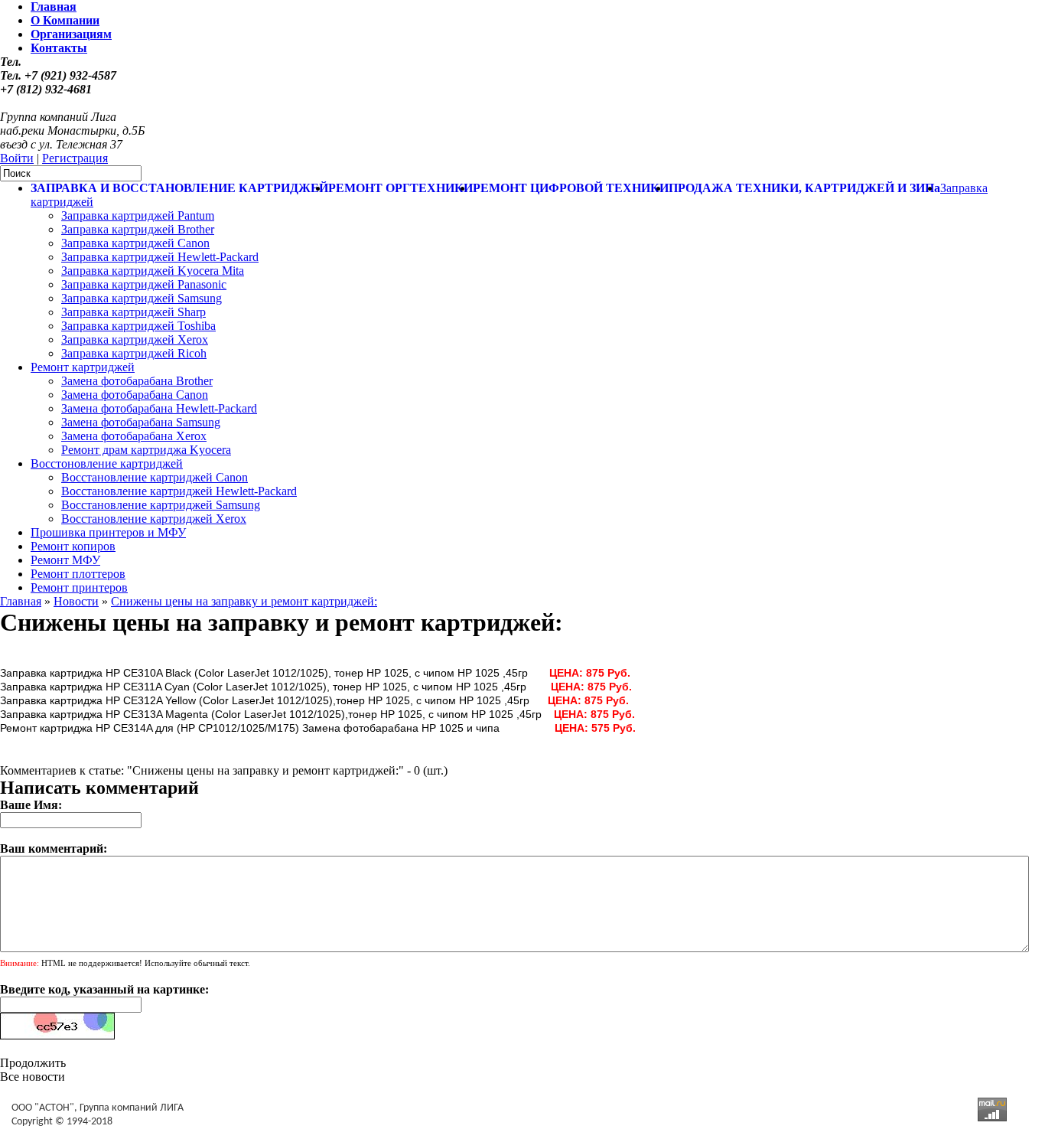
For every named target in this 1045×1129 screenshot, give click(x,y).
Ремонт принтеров (79, 587)
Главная (20, 601)
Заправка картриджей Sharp (133, 311)
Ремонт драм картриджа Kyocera (146, 449)
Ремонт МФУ (65, 559)
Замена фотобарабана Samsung (140, 422)
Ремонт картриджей (83, 367)
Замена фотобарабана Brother (137, 380)
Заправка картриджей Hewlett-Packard (160, 256)
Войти (17, 158)
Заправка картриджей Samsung (141, 298)
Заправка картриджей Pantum (137, 215)
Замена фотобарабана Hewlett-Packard (159, 408)
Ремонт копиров (73, 546)
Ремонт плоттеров (78, 573)
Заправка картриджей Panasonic (143, 284)
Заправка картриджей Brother (137, 229)
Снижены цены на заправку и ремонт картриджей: (244, 601)
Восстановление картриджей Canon (154, 477)
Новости (76, 601)
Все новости (32, 1076)
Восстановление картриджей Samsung (160, 504)
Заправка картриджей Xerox (134, 339)
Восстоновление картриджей (107, 463)
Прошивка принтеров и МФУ (108, 532)
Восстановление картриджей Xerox (153, 518)
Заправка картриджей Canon (135, 243)
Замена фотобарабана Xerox (134, 435)
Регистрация (75, 158)
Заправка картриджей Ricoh (134, 353)
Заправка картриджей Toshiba (138, 325)
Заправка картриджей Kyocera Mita (152, 270)
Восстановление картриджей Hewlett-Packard (179, 491)
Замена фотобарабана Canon (134, 394)
